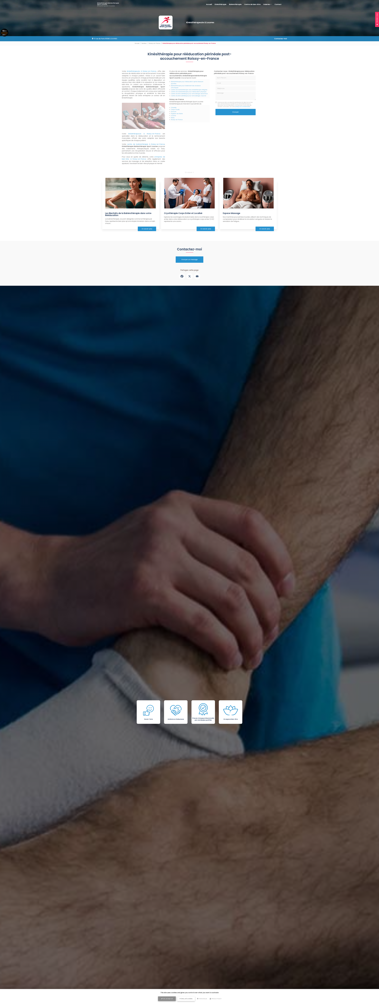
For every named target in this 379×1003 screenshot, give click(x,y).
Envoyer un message (190, 259)
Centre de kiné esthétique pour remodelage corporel (188, 96)
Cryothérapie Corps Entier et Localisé (183, 213)
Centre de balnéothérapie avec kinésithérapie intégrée (189, 90)
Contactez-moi (280, 39)
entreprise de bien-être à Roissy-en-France (143, 158)
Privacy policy (216, 999)
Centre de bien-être (252, 4)
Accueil (209, 4)
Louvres (173, 115)
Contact (278, 4)
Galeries (266, 4)
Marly (172, 117)
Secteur (144, 43)
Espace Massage (231, 213)
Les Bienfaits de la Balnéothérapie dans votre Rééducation (128, 214)
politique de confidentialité (242, 106)
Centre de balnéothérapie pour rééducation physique (188, 92)
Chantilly (173, 107)
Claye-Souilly (175, 109)
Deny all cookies (186, 999)
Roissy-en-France (154, 43)
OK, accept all (168, 999)
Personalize (203, 999)
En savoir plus (147, 229)
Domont (173, 111)
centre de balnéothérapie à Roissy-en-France (146, 144)
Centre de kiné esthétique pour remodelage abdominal (189, 93)
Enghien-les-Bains (177, 113)
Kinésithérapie (220, 4)
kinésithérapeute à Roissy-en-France (141, 71)
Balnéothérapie (235, 4)
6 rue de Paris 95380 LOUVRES (105, 39)
